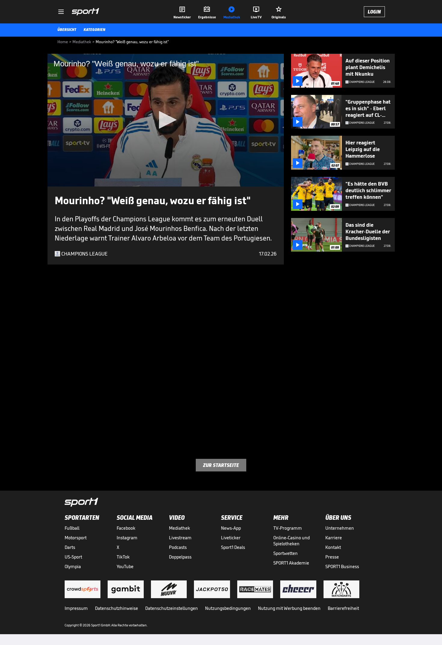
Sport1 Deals (233, 547)
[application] (166, 120)
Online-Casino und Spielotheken (291, 541)
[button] (165, 120)
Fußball (72, 528)
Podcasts (178, 547)
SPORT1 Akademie (291, 563)
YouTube (125, 566)
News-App (231, 528)
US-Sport (73, 557)
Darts (70, 547)
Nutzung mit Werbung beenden (289, 608)
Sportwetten (285, 553)
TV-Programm (287, 528)
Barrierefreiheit (343, 608)
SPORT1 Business (342, 566)
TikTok (123, 557)
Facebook (126, 528)
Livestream (180, 538)
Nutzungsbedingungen (228, 608)
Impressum (76, 608)
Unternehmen (339, 528)
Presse (332, 557)
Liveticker (231, 538)
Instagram (127, 538)
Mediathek (179, 528)
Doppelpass (180, 557)
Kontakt (333, 547)
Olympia (73, 566)
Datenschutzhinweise (116, 608)
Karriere (333, 538)
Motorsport (76, 538)
